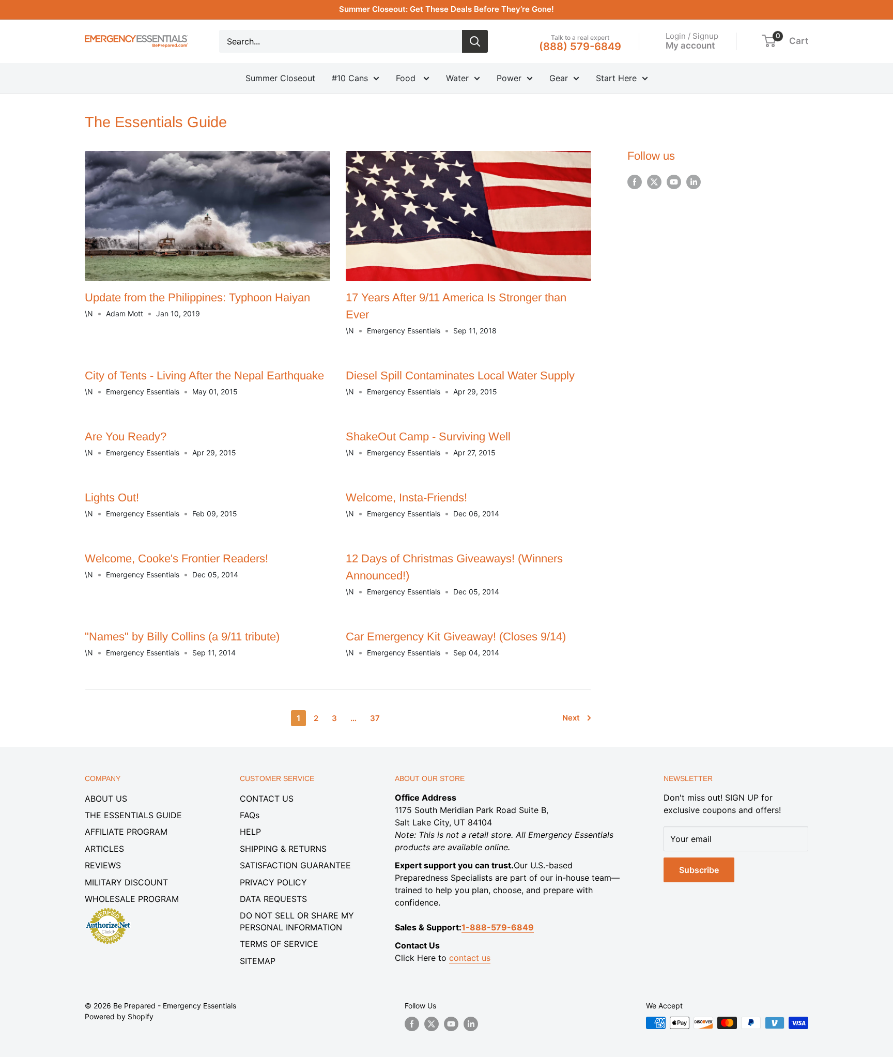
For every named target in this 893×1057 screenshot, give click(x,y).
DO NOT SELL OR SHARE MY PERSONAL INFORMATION (297, 921)
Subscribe (699, 870)
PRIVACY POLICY (273, 882)
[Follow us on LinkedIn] (693, 182)
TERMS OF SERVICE (279, 944)
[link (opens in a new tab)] (108, 909)
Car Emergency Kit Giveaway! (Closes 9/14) (456, 636)
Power (509, 78)
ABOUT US (106, 798)
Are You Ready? (125, 436)
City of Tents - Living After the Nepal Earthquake (204, 375)
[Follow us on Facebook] (634, 182)
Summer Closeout (280, 78)
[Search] (475, 41)
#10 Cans (350, 78)
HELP (250, 831)
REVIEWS (103, 865)
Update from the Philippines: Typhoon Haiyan (197, 297)
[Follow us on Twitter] (654, 182)
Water (457, 78)
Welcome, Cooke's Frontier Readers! (176, 558)
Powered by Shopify (119, 1016)
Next (571, 718)
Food (407, 78)
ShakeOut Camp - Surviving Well (428, 436)
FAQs (249, 815)
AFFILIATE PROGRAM (126, 831)
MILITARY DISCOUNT (126, 882)
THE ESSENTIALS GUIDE (133, 815)
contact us (469, 958)
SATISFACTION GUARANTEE (295, 865)
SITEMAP (257, 961)
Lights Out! (112, 497)
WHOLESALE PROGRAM (132, 899)
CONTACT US (267, 798)
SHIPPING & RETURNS (283, 849)
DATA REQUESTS (273, 899)
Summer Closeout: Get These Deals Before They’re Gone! (446, 9)
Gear (558, 78)
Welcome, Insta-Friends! (406, 497)
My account (690, 45)
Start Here (616, 78)
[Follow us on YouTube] (674, 182)
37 (375, 718)
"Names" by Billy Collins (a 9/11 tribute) (182, 636)
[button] (769, 41)
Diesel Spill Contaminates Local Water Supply (460, 375)
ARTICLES (104, 849)
